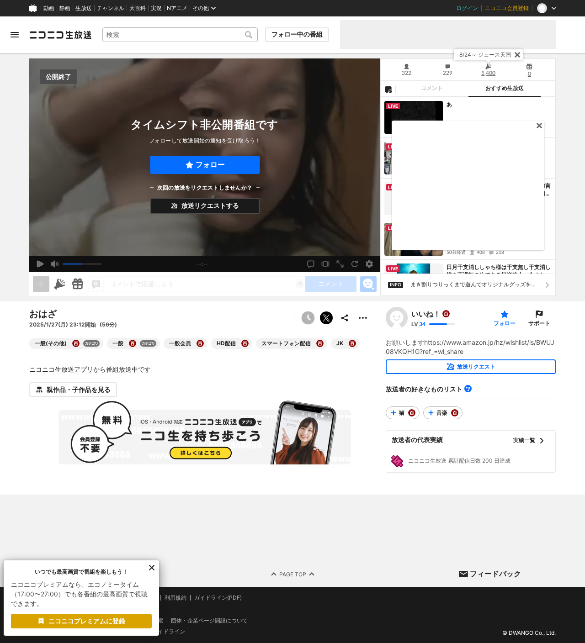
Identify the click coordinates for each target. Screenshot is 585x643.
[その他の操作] (362, 317)
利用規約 (175, 598)
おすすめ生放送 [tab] (504, 88)
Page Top (292, 573)
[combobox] (180, 34)
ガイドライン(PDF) (218, 598)
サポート (539, 323)
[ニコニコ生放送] (60, 35)
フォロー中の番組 (297, 34)
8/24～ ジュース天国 (485, 54)
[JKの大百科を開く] (352, 343)
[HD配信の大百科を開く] (245, 343)
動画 (48, 8)
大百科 (137, 8)
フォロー (210, 165)
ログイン (467, 8)
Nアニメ (177, 8)
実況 (156, 8)
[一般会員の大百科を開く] (200, 343)
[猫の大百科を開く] (411, 412)
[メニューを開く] (14, 35)
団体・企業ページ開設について (209, 620)
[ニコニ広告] (59, 284)
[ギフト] (77, 284)
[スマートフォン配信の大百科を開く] (320, 343)
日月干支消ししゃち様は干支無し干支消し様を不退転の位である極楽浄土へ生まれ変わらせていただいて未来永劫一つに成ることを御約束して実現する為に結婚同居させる (499, 271)
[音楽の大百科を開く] (454, 412)
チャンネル (110, 8)
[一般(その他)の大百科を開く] (76, 343)
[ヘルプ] (468, 388)
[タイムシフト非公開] (308, 317)
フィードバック (495, 573)
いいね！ (426, 313)
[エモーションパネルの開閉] (368, 284)
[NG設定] (388, 89)
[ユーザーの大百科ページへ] (446, 313)
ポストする (326, 317)
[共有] (344, 317)
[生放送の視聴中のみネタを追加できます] (41, 284)
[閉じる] (517, 54)
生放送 (83, 8)
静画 (64, 8)
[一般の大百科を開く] (132, 343)
